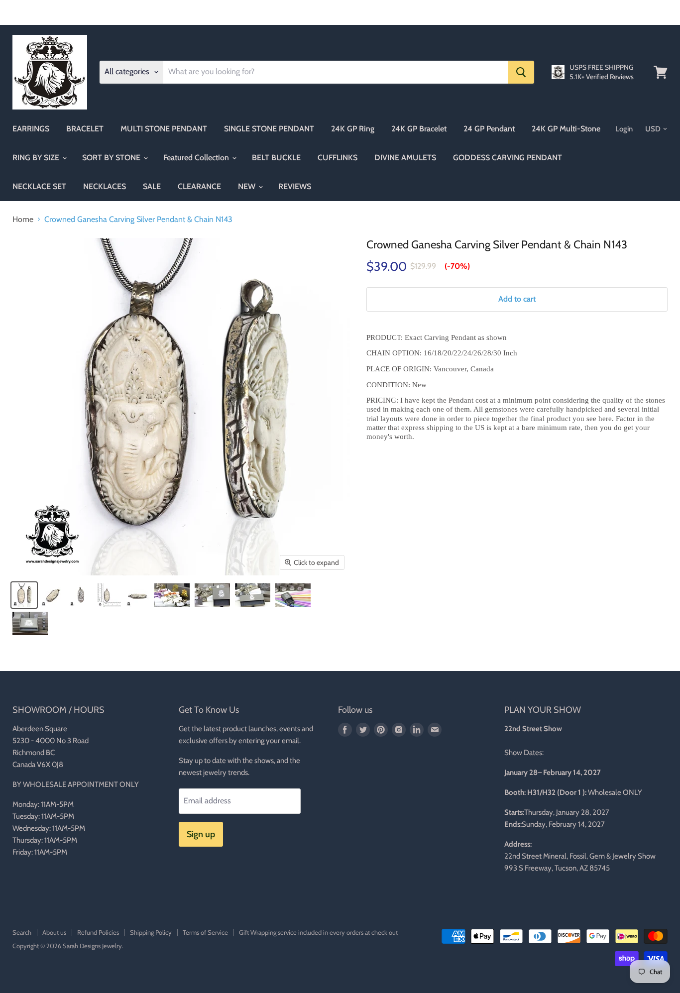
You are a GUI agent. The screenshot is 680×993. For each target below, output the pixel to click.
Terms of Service (205, 932)
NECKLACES (104, 186)
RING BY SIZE (36, 157)
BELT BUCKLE (276, 157)
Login (624, 128)
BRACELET (85, 128)
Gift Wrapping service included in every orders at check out (318, 932)
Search (21, 932)
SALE (152, 186)
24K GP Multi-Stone (566, 128)
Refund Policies (98, 932)
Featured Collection (197, 157)
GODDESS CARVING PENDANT (507, 157)
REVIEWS (294, 186)
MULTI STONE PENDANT (163, 128)
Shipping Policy (151, 932)
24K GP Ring (352, 128)
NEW (247, 186)
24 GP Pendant (489, 128)
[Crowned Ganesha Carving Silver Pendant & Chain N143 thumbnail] (24, 595)
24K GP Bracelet (419, 128)
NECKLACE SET (39, 186)
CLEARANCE (199, 186)
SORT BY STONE (112, 157)
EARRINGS (30, 128)
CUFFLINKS (337, 157)
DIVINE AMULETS (405, 157)
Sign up (201, 834)
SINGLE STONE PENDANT (269, 128)
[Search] (521, 72)
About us (54, 932)
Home (22, 219)
